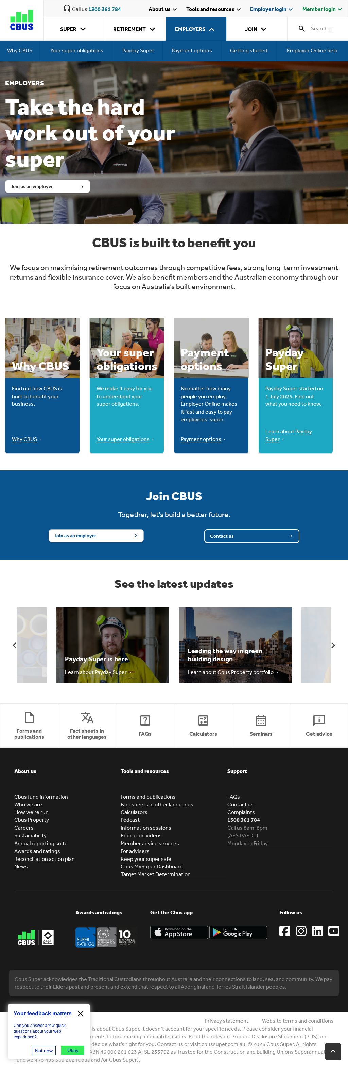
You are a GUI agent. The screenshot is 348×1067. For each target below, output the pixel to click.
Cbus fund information (41, 796)
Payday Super (138, 51)
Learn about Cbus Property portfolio (231, 672)
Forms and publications (148, 796)
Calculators (134, 811)
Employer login (272, 9)
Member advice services (150, 843)
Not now (44, 1050)
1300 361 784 (104, 8)
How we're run (31, 811)
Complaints (241, 811)
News (21, 866)
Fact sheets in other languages (157, 804)
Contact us (222, 536)
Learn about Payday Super (96, 672)
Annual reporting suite (41, 843)
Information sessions (146, 827)
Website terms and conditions (298, 1020)
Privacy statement (226, 1020)
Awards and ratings (37, 851)
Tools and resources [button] (145, 771)
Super (74, 29)
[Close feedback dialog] (80, 1013)
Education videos (141, 835)
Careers (24, 827)
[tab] (67, 776)
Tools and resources (214, 9)
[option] (112, 645)
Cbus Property (31, 819)
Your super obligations (76, 51)
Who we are (28, 804)
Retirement (135, 29)
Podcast (130, 819)
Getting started (248, 51)
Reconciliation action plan (44, 858)
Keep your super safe (146, 858)
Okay (73, 1050)
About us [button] (25, 771)
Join (257, 29)
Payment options (192, 51)
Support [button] (237, 771)
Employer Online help (312, 51)
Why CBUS (19, 51)
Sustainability (30, 835)
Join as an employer (32, 186)
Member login (323, 9)
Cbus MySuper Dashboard (152, 866)
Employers (196, 29)
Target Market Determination (156, 874)
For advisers (135, 851)
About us (164, 9)
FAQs (233, 796)
